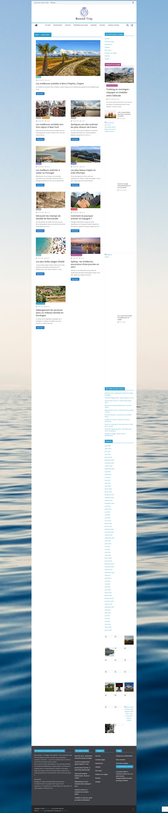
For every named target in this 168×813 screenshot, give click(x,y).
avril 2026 (107, 454)
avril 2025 (107, 483)
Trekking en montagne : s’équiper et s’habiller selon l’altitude (118, 92)
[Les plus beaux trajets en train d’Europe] (85, 154)
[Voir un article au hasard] (132, 25)
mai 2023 (107, 549)
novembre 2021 (109, 601)
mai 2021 (107, 618)
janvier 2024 (108, 526)
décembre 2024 (109, 495)
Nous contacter (120, 759)
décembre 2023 (109, 529)
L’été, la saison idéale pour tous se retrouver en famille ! (124, 114)
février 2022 (108, 592)
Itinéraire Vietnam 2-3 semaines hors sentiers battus (82, 792)
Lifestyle (68, 25)
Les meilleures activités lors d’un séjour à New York (49, 125)
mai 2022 (107, 584)
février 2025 (108, 489)
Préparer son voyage (81, 25)
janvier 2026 (108, 457)
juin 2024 (107, 512)
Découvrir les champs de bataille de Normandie (48, 217)
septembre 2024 (109, 503)
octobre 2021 (108, 604)
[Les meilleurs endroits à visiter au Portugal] (51, 154)
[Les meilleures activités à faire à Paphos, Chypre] (68, 58)
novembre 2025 (109, 463)
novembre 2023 (109, 532)
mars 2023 (108, 555)
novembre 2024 (109, 497)
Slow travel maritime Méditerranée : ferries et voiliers (82, 776)
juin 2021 (107, 615)
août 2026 (108, 446)
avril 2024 (107, 518)
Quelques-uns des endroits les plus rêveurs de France (84, 125)
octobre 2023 (108, 535)
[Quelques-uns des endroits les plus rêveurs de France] (85, 108)
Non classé (74, 209)
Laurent (83, 212)
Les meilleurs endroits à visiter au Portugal (48, 171)
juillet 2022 (108, 578)
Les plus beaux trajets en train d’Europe (83, 171)
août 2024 (108, 506)
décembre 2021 (109, 598)
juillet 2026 (108, 448)
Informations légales (122, 763)
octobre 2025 (108, 466)
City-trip (48, 25)
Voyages (102, 25)
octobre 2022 (108, 569)
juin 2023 (107, 546)
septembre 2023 (109, 538)
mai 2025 (107, 480)
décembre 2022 (109, 564)
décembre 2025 (109, 460)
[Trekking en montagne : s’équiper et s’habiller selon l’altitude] (119, 75)
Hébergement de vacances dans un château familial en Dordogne (49, 312)
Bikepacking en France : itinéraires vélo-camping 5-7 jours (83, 784)
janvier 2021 (108, 630)
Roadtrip (94, 25)
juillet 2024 (108, 509)
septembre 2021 (109, 607)
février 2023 (108, 558)
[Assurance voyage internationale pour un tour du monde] (110, 187)
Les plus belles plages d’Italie (50, 261)
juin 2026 (107, 451)
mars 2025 (108, 486)
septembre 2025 (109, 469)
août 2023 (108, 541)
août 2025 (108, 471)
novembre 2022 (109, 567)
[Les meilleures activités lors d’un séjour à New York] (51, 108)
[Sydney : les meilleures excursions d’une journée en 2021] (85, 245)
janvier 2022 (108, 595)
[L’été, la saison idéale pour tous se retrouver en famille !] (110, 115)
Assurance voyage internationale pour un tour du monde (124, 185)
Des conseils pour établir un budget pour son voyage (125, 317)
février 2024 (108, 523)
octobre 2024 (108, 500)
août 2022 (108, 575)
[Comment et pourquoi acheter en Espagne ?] (85, 200)
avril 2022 (107, 587)
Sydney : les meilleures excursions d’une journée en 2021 (85, 264)
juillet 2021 (108, 613)
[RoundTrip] (36, 25)
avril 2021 (107, 621)
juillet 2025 (108, 474)
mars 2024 (108, 520)
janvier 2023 (108, 561)
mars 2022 (108, 590)
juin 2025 (107, 477)
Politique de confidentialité (124, 756)
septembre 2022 (109, 572)
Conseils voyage (113, 25)
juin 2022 (107, 581)
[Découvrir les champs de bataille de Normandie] (51, 200)
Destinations (57, 25)
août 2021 (108, 610)
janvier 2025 (108, 492)
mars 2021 (108, 624)
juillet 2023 (108, 543)
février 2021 (108, 627)
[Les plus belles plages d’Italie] (51, 245)
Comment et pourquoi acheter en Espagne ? (82, 217)
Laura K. (48, 80)
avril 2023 (107, 552)
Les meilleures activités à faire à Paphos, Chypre (60, 83)
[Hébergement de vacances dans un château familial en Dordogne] (51, 294)
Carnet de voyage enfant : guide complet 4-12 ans (119, 398)
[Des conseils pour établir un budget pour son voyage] (110, 319)
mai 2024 (107, 515)
